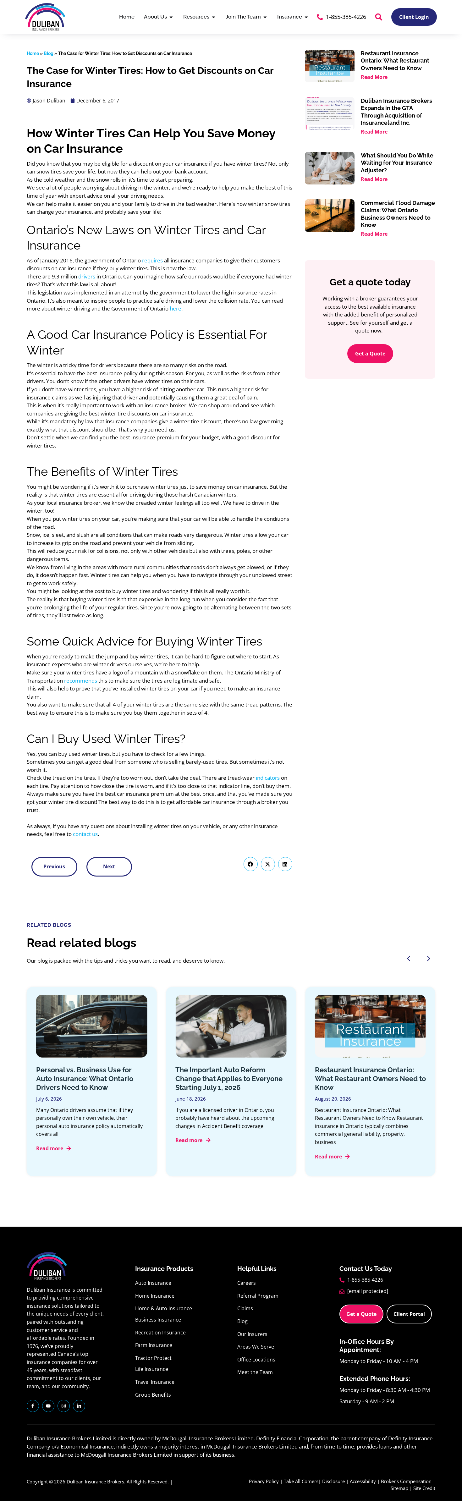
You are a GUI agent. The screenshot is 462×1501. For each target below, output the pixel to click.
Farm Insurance (153, 1345)
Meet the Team (255, 1372)
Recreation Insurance (160, 1332)
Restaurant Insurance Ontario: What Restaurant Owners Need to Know (395, 60)
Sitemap (399, 1488)
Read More (374, 77)
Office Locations (256, 1359)
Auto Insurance (153, 1282)
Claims (245, 1308)
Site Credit (424, 1488)
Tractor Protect (153, 1358)
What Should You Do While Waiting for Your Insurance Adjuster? (397, 162)
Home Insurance (154, 1295)
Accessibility (363, 1481)
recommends (80, 680)
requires (152, 260)
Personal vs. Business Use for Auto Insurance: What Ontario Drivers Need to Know (84, 1078)
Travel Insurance (154, 1381)
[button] (378, 17)
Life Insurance (151, 1369)
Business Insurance (158, 1319)
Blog (48, 53)
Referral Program (257, 1295)
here (175, 308)
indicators (268, 777)
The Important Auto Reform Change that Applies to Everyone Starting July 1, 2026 (229, 1078)
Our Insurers (252, 1334)
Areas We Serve (255, 1346)
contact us (85, 834)
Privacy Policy (264, 1481)
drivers (86, 276)
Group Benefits (153, 1394)
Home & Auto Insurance (163, 1308)
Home (33, 53)
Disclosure (333, 1481)
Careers (246, 1282)
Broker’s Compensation (406, 1481)
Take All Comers (301, 1481)
